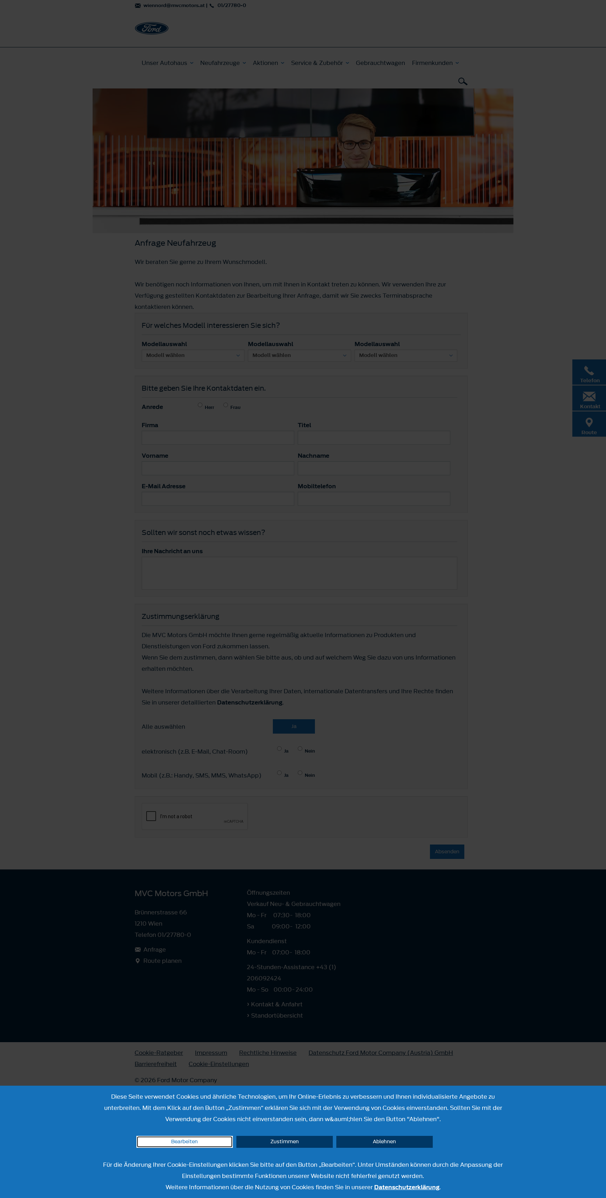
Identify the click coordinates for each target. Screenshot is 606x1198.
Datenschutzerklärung (406, 1187)
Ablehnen (384, 1141)
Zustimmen (284, 1141)
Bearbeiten (184, 1141)
